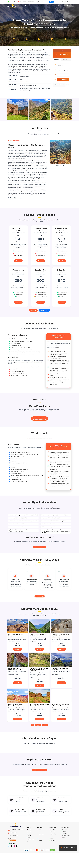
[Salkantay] (51, 838)
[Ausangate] (52, 836)
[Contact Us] (29, 842)
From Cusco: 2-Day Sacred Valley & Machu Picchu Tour (61, 635)
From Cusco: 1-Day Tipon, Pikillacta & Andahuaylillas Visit (39, 705)
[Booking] (28, 837)
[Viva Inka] (63, 837)
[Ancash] (39, 840)
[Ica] (38, 838)
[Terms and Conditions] (30, 834)
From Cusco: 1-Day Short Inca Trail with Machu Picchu (60, 705)
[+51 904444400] (12, 2)
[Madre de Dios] (40, 834)
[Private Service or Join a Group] (40, 297)
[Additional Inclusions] (18, 294)
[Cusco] (39, 830)
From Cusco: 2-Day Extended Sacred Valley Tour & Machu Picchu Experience (39, 669)
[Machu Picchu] (52, 830)
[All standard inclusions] (18, 251)
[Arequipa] (39, 832)
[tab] (23, 515)
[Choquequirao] (52, 834)
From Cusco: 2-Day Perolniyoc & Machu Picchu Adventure (16, 669)
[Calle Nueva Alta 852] (13, 835)
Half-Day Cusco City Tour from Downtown (16, 635)
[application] (31, 6)
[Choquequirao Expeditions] (12, 5)
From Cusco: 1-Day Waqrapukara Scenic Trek (60, 669)
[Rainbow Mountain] (53, 832)
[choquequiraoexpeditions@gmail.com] (26, 2)
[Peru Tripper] (64, 833)
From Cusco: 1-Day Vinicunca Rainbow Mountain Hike (15, 705)
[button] (8, 109)
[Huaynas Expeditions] (65, 835)
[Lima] (39, 836)
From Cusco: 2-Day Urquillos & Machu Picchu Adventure (37, 635)
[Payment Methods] (30, 840)
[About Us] (28, 830)
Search (51, 1)
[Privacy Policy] (29, 832)
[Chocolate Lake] (52, 840)
